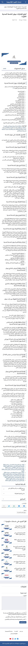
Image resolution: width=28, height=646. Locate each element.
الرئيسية (24, 6)
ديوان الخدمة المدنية (21, 512)
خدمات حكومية (17, 6)
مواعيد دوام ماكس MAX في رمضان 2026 (14, 467)
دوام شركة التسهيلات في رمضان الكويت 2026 (13, 474)
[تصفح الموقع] (25, 2)
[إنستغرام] (13, 639)
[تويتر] (9, 506)
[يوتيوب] (10, 639)
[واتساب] (14, 506)
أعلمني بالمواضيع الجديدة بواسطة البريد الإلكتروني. (15, 619)
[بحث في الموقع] (2, 2)
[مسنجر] (19, 506)
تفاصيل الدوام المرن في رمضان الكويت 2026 (13, 466)
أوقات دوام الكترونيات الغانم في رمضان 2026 (13, 464)
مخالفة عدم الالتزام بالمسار (19, 127)
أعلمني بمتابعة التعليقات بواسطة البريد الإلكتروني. (15, 616)
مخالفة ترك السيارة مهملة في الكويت (13, 126)
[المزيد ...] (4, 506)
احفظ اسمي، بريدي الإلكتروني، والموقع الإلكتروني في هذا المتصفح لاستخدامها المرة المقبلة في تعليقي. (14, 613)
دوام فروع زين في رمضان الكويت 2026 (15, 478)
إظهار (5, 68)
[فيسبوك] (24, 506)
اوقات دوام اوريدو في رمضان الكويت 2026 (14, 477)
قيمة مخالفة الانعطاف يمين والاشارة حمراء (16, 129)
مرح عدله (21, 19)
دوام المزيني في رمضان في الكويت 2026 (14, 480)
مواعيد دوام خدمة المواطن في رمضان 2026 (14, 472)
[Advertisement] (14, 37)
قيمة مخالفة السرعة (8, 127)
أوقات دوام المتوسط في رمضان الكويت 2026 (13, 475)
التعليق (24, 595)
